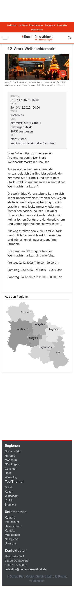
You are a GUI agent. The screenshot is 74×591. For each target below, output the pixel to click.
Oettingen (11, 468)
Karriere (10, 517)
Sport (8, 487)
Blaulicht (10, 504)
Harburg (10, 455)
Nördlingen (12, 464)
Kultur (8, 491)
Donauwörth (12, 451)
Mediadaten (37, 29)
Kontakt (10, 530)
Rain (8, 473)
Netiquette (11, 539)
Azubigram (50, 25)
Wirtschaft (11, 496)
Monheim (11, 460)
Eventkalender (36, 25)
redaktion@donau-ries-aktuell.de (26, 569)
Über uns (11, 543)
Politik (9, 500)
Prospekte (62, 25)
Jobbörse (22, 25)
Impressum (12, 522)
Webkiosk (12, 25)
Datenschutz (13, 526)
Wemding (11, 477)
